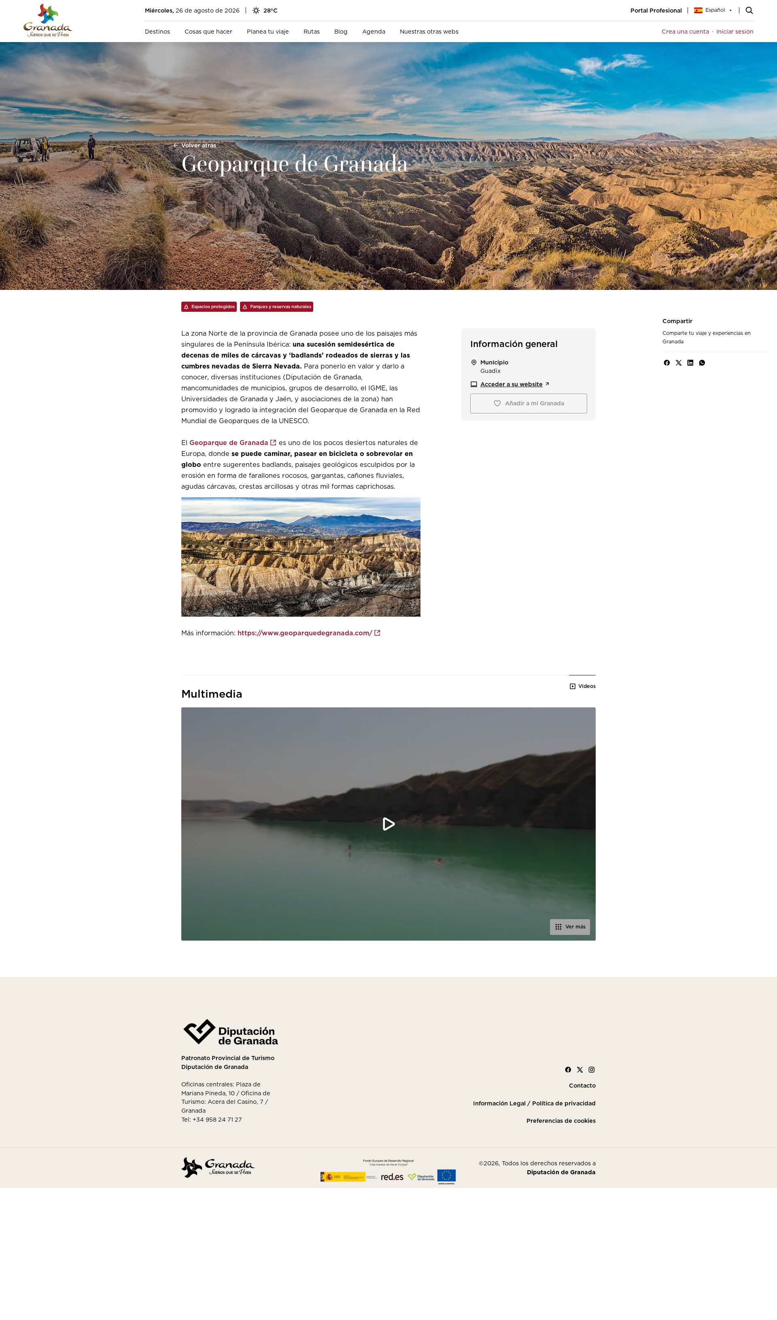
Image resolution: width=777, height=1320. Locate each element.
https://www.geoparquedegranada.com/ (305, 633)
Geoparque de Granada (228, 443)
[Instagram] (591, 1069)
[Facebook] (568, 1069)
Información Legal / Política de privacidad (534, 1103)
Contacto (582, 1085)
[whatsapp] (702, 362)
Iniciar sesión (735, 31)
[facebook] (666, 362)
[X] (579, 1069)
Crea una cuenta (685, 31)
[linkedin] (690, 362)
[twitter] (678, 362)
